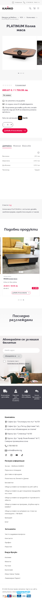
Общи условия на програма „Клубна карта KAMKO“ (22, 505)
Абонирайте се (10, 356)
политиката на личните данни (18, 363)
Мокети (8, 561)
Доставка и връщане (13, 474)
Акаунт (36, 2)
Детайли (7, 146)
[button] (38, 8)
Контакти (9, 538)
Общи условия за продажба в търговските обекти (22, 498)
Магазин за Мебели (9, 17)
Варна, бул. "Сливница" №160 (19, 434)
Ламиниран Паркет (12, 578)
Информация (18, 2)
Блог (6, 522)
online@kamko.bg (14, 450)
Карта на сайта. (31, 589)
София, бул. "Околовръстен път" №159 (23, 421)
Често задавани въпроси (15, 534)
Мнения (17, 146)
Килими (8, 557)
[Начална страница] (7, 8)
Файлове (26, 146)
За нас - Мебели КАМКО (14, 466)
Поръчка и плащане (13, 470)
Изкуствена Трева (12, 574)
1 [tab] (18, 73)
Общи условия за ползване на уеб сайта (21, 487)
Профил (8, 542)
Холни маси (30, 17)
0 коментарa (20, 85)
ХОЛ (21, 17)
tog (10, 205)
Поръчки (8, 547)
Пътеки (8, 566)
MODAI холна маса (10, 279)
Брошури (8, 518)
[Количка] (34, 8)
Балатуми (9, 570)
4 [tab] (23, 73)
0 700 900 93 (29, 2)
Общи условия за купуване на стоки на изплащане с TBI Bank (21, 512)
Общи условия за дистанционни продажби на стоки (22, 492)
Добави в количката (13, 131)
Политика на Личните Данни (17, 478)
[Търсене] (30, 8)
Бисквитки (9, 482)
